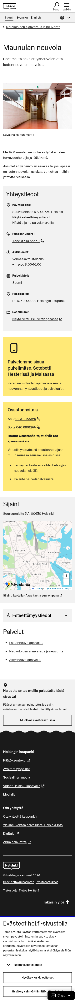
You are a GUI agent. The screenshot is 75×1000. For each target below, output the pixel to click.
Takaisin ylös (54, 902)
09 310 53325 (28, 418)
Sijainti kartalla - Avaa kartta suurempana (31, 595)
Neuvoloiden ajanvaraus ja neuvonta (33, 27)
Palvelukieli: (20, 276)
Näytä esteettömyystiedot (31, 217)
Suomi (9, 17)
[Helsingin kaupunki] (11, 866)
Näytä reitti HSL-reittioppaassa (37, 319)
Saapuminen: (21, 312)
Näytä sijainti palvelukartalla (33, 222)
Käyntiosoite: (21, 205)
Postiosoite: (20, 294)
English (36, 17)
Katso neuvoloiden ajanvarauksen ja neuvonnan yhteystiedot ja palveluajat (35, 386)
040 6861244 (28, 427)
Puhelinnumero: (23, 234)
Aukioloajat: (20, 252)
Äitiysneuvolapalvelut (25, 659)
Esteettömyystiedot (31, 615)
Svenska (22, 17)
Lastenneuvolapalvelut (26, 642)
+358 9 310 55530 (28, 240)
